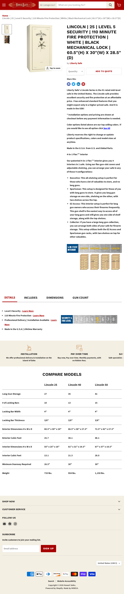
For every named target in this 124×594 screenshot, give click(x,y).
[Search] (110, 5)
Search (51, 581)
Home (5, 15)
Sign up (48, 548)
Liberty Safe (76, 63)
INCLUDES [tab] (30, 298)
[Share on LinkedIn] (78, 84)
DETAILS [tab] (9, 297)
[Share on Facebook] (68, 84)
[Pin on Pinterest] (83, 84)
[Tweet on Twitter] (73, 84)
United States (107, 563)
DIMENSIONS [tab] (55, 298)
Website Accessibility (66, 581)
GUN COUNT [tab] (80, 298)
